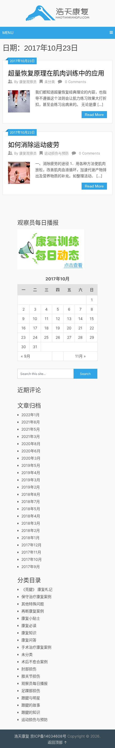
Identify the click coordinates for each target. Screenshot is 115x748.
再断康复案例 (32, 611)
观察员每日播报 (34, 683)
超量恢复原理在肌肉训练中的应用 (56, 73)
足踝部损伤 (30, 690)
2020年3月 (30, 458)
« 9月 (25, 356)
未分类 (49, 82)
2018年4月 (30, 516)
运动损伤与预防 (56, 153)
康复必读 (28, 625)
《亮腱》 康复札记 (36, 589)
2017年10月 (31, 559)
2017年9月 (30, 566)
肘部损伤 (28, 669)
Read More (94, 114)
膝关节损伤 (30, 676)
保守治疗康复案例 (36, 596)
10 (35, 318)
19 (58, 328)
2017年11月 (31, 552)
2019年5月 (30, 465)
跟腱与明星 (30, 698)
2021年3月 (30, 436)
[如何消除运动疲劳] (19, 172)
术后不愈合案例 (34, 661)
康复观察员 (28, 82)
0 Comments (75, 82)
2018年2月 (30, 530)
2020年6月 (30, 451)
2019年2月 (30, 487)
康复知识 (28, 632)
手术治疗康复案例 (36, 647)
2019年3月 (30, 480)
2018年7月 (30, 501)
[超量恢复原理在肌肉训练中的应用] (19, 100)
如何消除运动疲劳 (33, 144)
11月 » (80, 356)
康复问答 (28, 640)
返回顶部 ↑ (57, 742)
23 (23, 337)
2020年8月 (30, 443)
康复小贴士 (30, 618)
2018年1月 (30, 537)
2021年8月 (30, 422)
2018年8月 (30, 494)
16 (23, 328)
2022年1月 (30, 414)
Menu (7, 32)
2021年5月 (30, 429)
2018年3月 (30, 523)
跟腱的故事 (30, 705)
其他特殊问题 (32, 604)
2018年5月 (30, 508)
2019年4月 (30, 472)
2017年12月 (31, 545)
